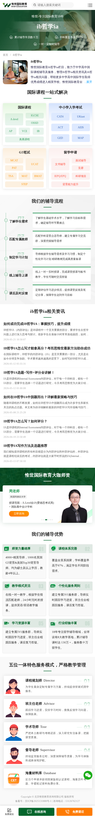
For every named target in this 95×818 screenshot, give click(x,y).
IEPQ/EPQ (60, 176)
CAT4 (60, 116)
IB (38, 131)
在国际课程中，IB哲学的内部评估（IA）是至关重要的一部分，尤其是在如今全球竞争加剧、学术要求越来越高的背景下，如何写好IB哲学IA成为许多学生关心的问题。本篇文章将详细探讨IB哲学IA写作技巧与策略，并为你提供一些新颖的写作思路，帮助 (46, 357)
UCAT (34, 164)
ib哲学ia (17, 54)
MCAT (14, 160)
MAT (24, 176)
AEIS (81, 127)
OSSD (34, 123)
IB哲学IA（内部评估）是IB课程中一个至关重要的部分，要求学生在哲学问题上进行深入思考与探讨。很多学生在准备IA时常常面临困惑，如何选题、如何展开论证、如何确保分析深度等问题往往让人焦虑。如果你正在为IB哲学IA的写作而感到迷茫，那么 (46, 332)
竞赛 (81, 168)
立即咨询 (19, 513)
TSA (10, 176)
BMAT (38, 176)
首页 (5, 54)
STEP (24, 184)
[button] (43, 519)
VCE (24, 131)
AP (10, 131)
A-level (14, 119)
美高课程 (24, 139)
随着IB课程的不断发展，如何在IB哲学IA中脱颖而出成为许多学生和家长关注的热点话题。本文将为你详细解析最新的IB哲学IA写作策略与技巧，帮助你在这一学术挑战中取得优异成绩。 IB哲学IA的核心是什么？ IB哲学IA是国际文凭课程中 (47, 405)
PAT (14, 168)
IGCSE (35, 115)
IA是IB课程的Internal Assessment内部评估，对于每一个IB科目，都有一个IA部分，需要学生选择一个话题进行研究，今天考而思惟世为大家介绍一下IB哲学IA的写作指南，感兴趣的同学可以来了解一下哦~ (46, 381)
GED (60, 138)
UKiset (81, 116)
